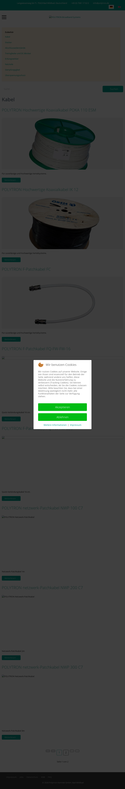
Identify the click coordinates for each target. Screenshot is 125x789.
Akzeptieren (62, 407)
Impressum (75, 424)
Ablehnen (63, 417)
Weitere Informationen (55, 424)
